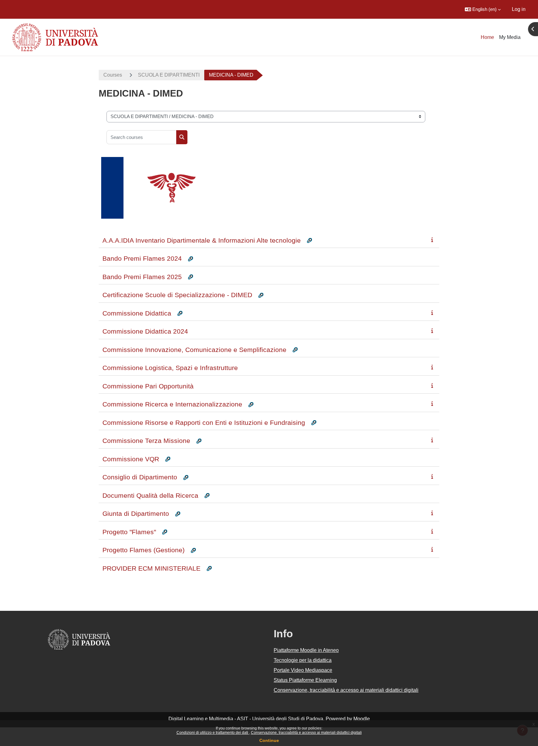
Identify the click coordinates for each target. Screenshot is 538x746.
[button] (482, 9)
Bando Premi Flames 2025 (142, 276)
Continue (269, 740)
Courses (112, 75)
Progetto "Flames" (129, 531)
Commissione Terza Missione (146, 440)
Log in (519, 9)
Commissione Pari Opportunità (148, 386)
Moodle (361, 718)
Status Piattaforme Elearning (305, 680)
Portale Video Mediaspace (303, 670)
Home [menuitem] (487, 37)
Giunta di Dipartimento (135, 513)
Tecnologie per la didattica (303, 660)
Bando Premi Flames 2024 (142, 258)
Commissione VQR (130, 459)
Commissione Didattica (136, 313)
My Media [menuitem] (510, 37)
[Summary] (433, 239)
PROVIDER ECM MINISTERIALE (151, 568)
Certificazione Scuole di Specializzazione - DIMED (177, 294)
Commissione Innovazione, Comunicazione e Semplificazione (194, 349)
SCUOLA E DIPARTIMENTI (169, 75)
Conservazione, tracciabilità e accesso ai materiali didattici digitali (306, 732)
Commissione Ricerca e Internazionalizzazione (172, 404)
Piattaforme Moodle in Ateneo (306, 650)
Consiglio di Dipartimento (139, 477)
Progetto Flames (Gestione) (143, 550)
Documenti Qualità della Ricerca (150, 495)
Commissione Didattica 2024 (145, 331)
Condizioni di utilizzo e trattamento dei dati (213, 732)
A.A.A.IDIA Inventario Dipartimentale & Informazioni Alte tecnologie (201, 240)
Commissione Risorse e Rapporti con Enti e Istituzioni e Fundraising (203, 422)
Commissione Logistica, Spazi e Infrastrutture (170, 367)
